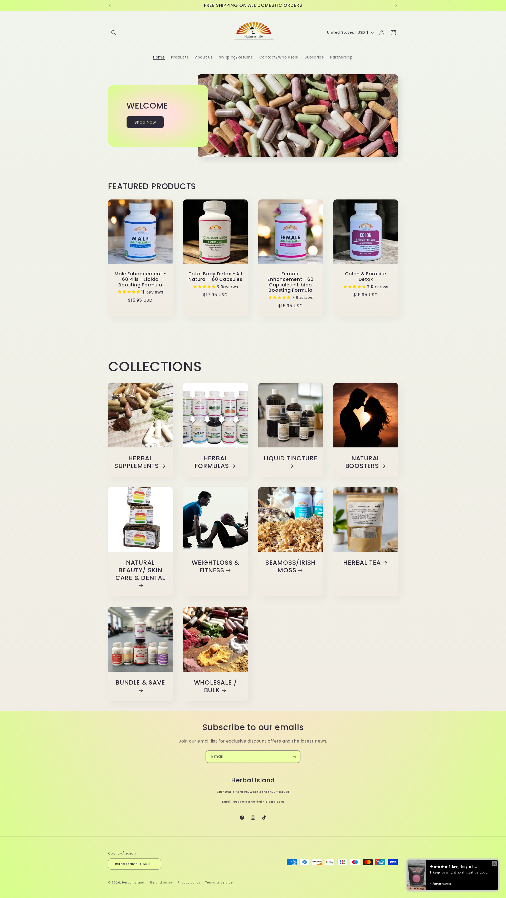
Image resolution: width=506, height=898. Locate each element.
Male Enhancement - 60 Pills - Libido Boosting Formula (140, 279)
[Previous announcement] (110, 5)
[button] (114, 32)
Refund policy (161, 882)
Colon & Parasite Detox (365, 276)
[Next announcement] (396, 5)
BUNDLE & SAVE (140, 683)
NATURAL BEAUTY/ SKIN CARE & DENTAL (140, 570)
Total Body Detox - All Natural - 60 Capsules (215, 276)
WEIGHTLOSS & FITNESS (215, 566)
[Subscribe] (294, 756)
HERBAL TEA (362, 563)
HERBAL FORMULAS (212, 462)
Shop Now (145, 122)
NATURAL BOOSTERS (362, 462)
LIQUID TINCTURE (291, 458)
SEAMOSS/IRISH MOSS (290, 566)
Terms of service (218, 882)
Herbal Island (133, 883)
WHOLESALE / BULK (215, 686)
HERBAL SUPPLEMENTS (136, 462)
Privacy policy (189, 882)
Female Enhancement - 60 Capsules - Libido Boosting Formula (290, 282)
